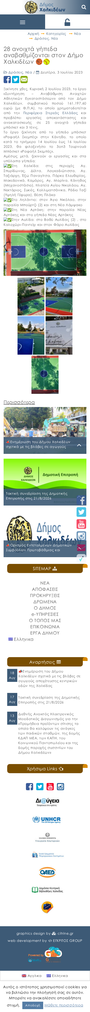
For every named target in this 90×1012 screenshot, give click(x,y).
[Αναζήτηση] (84, 7)
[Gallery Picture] (32, 314)
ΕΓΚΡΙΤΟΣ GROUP (67, 940)
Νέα (77, 33)
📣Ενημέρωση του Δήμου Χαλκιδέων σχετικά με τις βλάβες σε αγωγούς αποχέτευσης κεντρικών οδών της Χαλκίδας (49, 678)
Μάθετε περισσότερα (63, 1005)
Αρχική (33, 33)
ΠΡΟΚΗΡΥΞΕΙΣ (45, 595)
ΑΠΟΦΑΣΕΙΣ (45, 589)
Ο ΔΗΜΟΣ (45, 608)
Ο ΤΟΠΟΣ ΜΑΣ (45, 620)
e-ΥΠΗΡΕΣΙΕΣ (45, 614)
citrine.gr (65, 933)
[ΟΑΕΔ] (47, 872)
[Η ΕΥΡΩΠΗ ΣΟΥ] (47, 907)
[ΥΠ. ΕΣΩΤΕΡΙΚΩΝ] (47, 837)
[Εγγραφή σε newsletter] (81, 547)
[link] (50, 113)
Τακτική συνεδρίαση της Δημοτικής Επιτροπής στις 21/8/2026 (49, 699)
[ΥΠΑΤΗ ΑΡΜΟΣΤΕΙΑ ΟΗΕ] (47, 819)
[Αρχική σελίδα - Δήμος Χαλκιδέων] (45, 7)
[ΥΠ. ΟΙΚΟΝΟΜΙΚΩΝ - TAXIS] (47, 854)
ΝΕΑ (44, 583)
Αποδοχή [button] (32, 1005)
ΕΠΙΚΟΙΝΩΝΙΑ (45, 626)
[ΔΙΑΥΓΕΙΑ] (47, 802)
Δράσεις (42, 38)
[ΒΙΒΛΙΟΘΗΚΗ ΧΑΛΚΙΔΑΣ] (47, 889)
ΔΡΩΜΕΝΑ (45, 601)
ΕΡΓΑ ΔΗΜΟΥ (45, 633)
